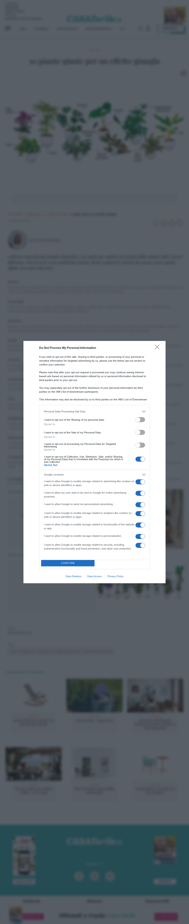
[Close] (158, 348)
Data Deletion (74, 576)
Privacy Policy (115, 576)
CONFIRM (68, 563)
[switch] (140, 419)
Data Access (94, 576)
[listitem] (94, 411)
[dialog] (94, 462)
